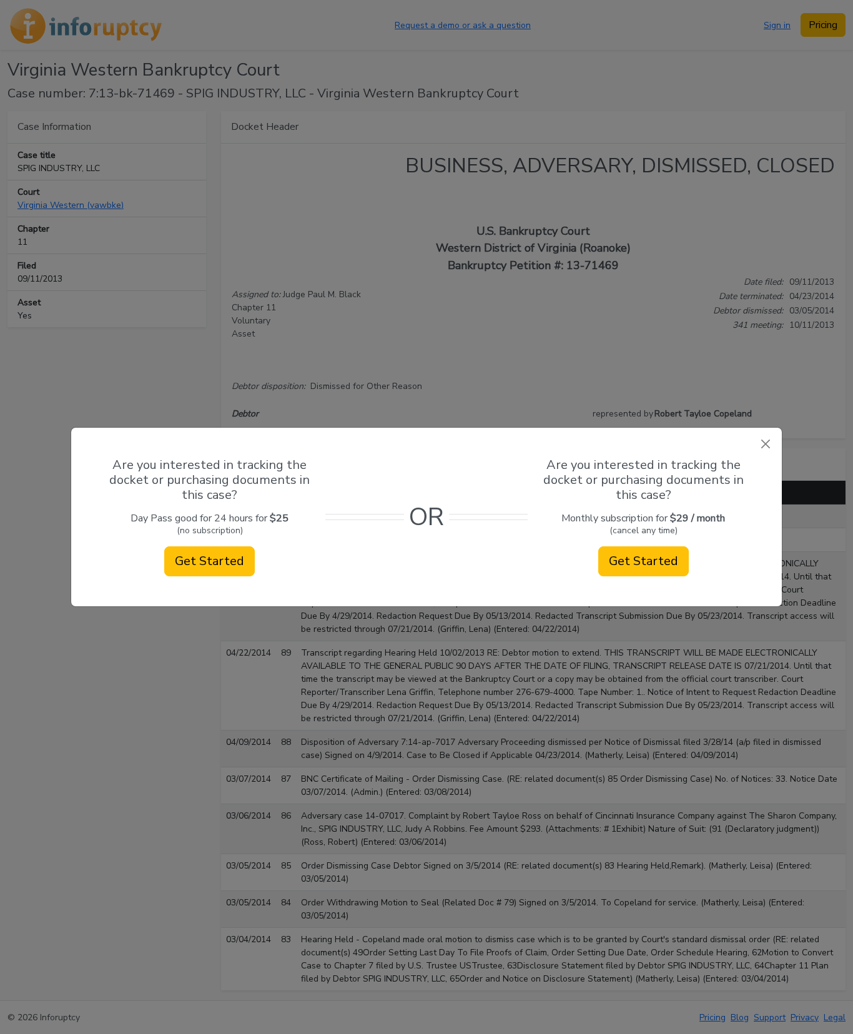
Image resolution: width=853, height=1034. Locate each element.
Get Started (209, 561)
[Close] (765, 444)
